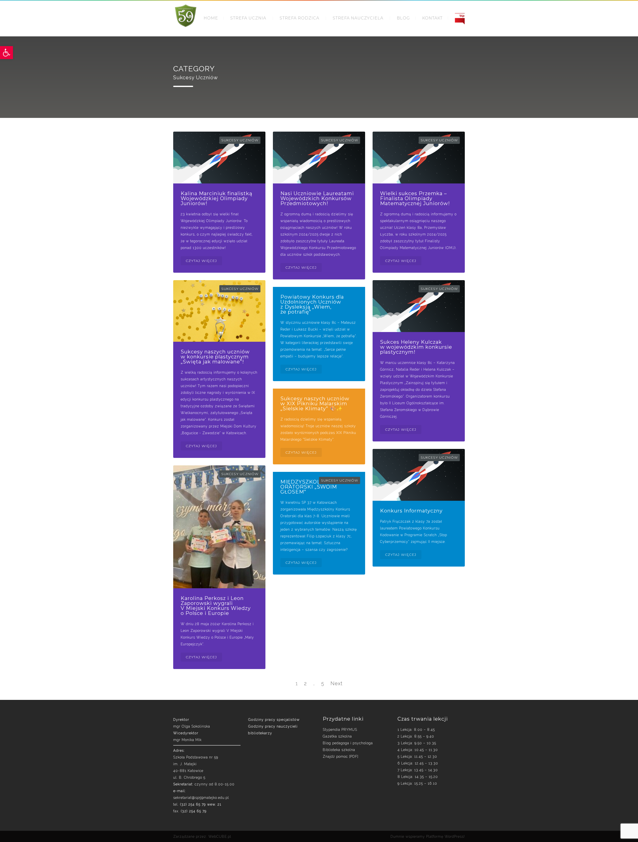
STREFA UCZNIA (248, 18)
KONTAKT (432, 18)
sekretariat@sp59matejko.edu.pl (201, 798)
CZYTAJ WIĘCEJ (201, 260)
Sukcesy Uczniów (239, 140)
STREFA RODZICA (299, 18)
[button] (6, 52)
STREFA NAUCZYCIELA (358, 18)
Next (336, 683)
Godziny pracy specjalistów (274, 720)
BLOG (403, 18)
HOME (211, 18)
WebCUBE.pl (219, 837)
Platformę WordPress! (445, 837)
